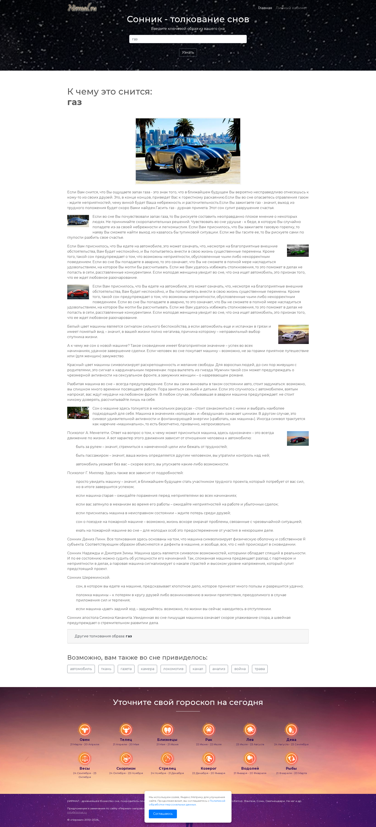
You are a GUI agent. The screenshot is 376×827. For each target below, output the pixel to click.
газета (126, 669)
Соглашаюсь (163, 814)
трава (260, 669)
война (240, 669)
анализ (218, 669)
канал (198, 669)
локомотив (173, 669)
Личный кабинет (291, 8)
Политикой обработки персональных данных (187, 802)
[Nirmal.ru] (82, 8)
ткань (106, 669)
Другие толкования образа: (103, 636)
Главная (265, 8)
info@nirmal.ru (77, 812)
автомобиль (81, 669)
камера (147, 669)
